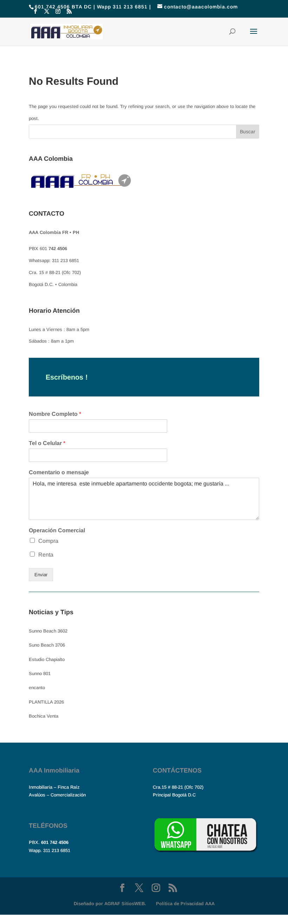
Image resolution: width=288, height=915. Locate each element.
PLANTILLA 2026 (46, 702)
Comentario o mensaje (59, 472)
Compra (48, 541)
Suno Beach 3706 (47, 645)
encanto (37, 687)
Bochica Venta (43, 716)
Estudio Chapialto (47, 659)
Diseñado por (110, 903)
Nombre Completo (55, 414)
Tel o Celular (47, 443)
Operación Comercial (57, 530)
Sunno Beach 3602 (48, 631)
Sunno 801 (40, 673)
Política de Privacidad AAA (185, 903)
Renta (45, 555)
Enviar (40, 574)
